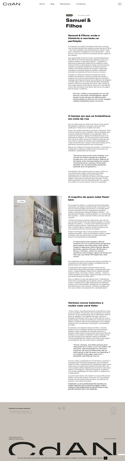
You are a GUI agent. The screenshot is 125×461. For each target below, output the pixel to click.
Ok (105, 458)
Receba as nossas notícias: (19, 408)
